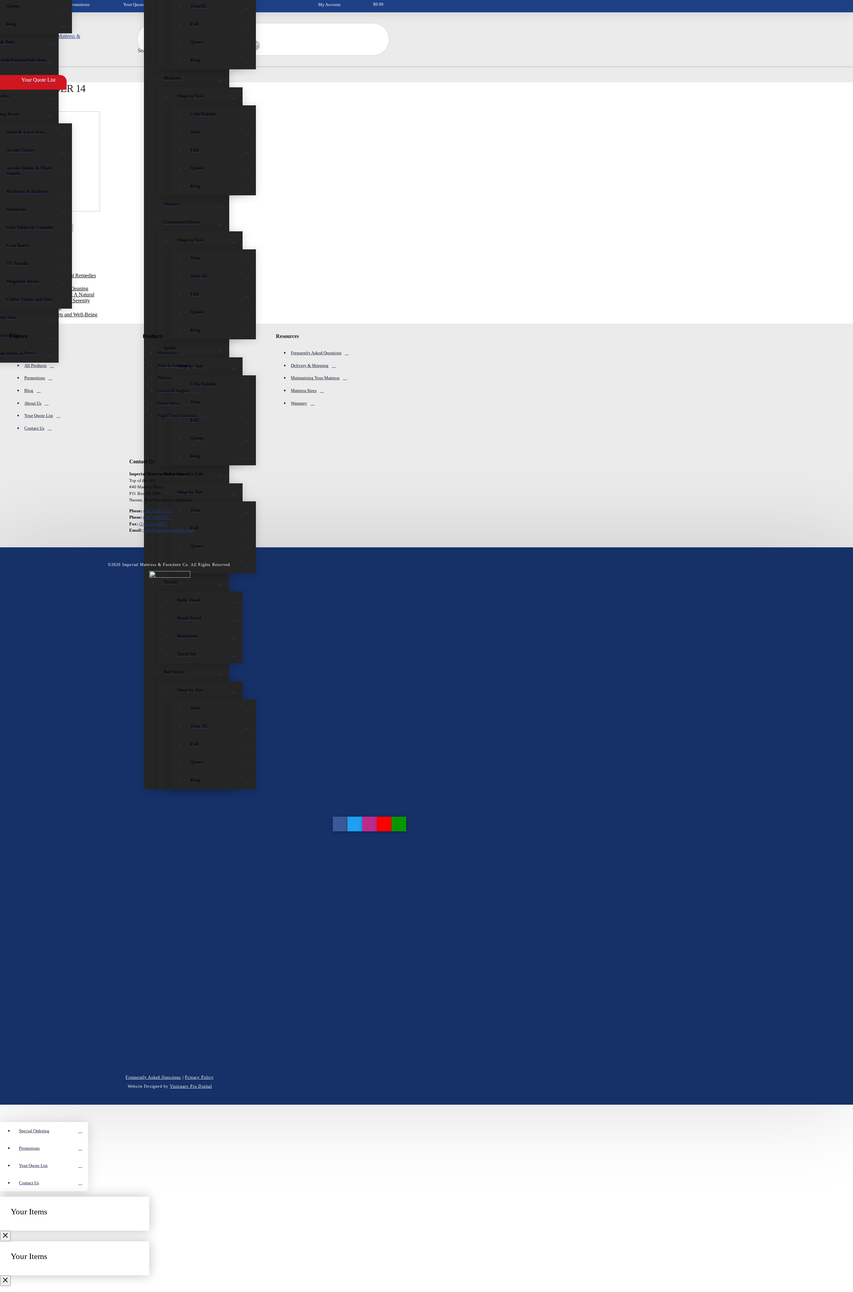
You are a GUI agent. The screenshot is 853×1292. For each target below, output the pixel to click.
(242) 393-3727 (157, 510)
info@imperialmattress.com (168, 530)
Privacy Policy (199, 1077)
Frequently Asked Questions (153, 1077)
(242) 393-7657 (157, 517)
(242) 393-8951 (153, 523)
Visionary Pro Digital (191, 1086)
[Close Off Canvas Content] (5, 1236)
